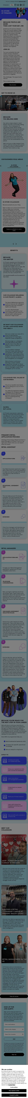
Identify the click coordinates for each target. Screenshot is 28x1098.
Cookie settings (14, 1087)
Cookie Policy (12, 1084)
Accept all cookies (14, 1095)
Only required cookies (14, 1090)
